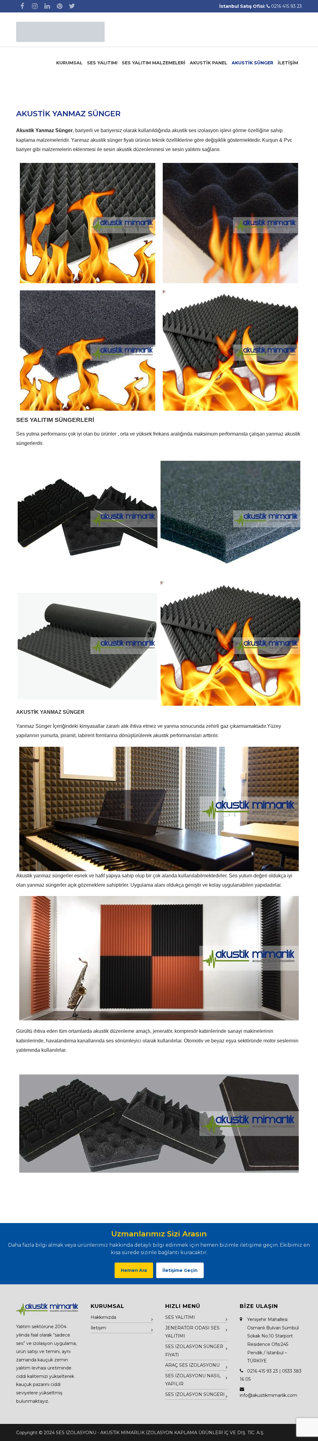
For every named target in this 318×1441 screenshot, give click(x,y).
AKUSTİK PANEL (208, 63)
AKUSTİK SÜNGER (252, 63)
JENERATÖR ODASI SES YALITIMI (192, 1332)
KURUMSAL (69, 63)
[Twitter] (72, 6)
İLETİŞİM (288, 63)
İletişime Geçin (180, 1270)
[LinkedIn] (47, 6)
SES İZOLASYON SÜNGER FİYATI (194, 1351)
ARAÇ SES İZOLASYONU (192, 1365)
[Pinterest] (59, 6)
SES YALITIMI (102, 63)
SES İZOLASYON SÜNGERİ (195, 1394)
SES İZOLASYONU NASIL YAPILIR (193, 1380)
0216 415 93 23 (286, 6)
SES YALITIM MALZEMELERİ (153, 63)
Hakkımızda (103, 1317)
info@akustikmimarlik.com (268, 1395)
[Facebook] (22, 6)
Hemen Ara (134, 1270)
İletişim (98, 1328)
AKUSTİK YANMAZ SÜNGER (68, 113)
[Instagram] (35, 6)
